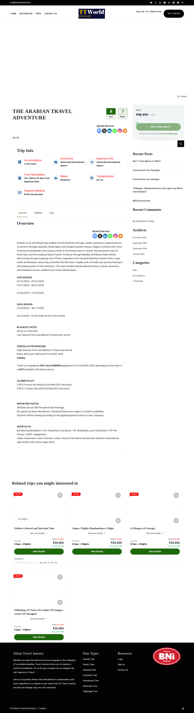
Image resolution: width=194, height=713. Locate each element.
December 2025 (139, 237)
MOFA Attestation (141, 201)
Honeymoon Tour (91, 680)
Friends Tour (88, 659)
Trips (38, 13)
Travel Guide (138, 281)
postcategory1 (139, 276)
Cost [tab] (51, 213)
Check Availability (160, 127)
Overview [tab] (22, 213)
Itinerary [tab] (38, 213)
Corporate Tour (90, 675)
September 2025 (140, 243)
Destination (25, 13)
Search (181, 143)
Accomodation (33, 160)
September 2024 (140, 248)
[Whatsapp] (114, 130)
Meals (64, 176)
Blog (134, 270)
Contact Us (50, 13)
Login (120, 659)
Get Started (174, 13)
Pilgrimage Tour (90, 691)
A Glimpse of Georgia (142, 528)
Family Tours (89, 664)
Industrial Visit (89, 670)
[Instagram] (119, 130)
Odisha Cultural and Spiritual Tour (34, 528)
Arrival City (66, 158)
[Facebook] (99, 130)
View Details (39, 551)
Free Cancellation (34, 174)
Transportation (105, 176)
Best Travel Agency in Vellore (147, 161)
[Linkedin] (109, 130)
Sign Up (121, 664)
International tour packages (146, 179)
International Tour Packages (146, 170)
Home (13, 13)
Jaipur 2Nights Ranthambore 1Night (93, 528)
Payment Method (34, 190)
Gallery (184, 96)
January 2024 (138, 254)
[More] (125, 130)
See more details (37, 533)
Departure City (104, 158)
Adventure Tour (90, 686)
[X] (104, 130)
